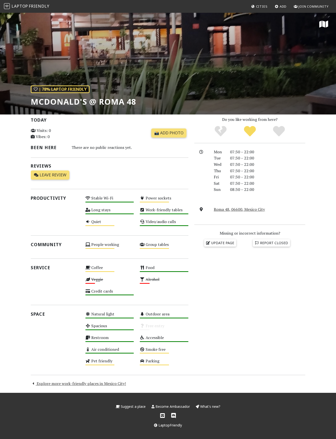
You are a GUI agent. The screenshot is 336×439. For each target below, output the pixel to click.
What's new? (209, 406)
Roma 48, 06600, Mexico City (239, 209)
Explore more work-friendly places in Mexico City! (81, 383)
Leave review (52, 175)
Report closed (273, 243)
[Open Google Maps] (323, 24)
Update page (222, 243)
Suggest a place (133, 406)
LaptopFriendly (169, 425)
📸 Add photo (168, 133)
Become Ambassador (172, 406)
